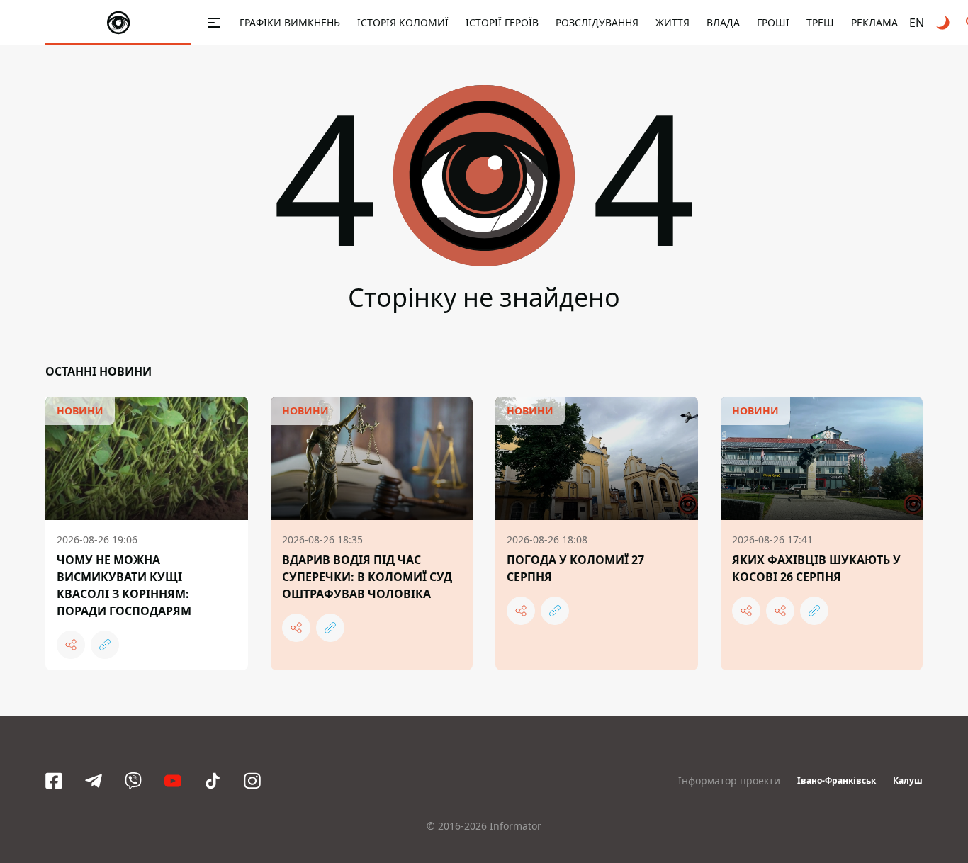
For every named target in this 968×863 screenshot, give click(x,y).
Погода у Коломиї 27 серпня (575, 568)
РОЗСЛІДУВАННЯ (597, 22)
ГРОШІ (773, 22)
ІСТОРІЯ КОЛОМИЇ (403, 22)
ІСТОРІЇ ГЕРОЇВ (502, 22)
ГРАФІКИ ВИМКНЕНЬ (290, 22)
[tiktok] (212, 780)
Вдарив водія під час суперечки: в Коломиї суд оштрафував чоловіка (367, 577)
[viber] (133, 780)
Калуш (908, 780)
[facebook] (53, 780)
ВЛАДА (723, 22)
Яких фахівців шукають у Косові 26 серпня (816, 568)
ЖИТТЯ (672, 22)
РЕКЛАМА (874, 22)
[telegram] (93, 780)
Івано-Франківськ (836, 780)
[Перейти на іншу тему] (943, 22)
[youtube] (172, 780)
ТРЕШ (820, 22)
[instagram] (252, 780)
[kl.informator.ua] (118, 22)
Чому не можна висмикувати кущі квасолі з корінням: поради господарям (124, 585)
